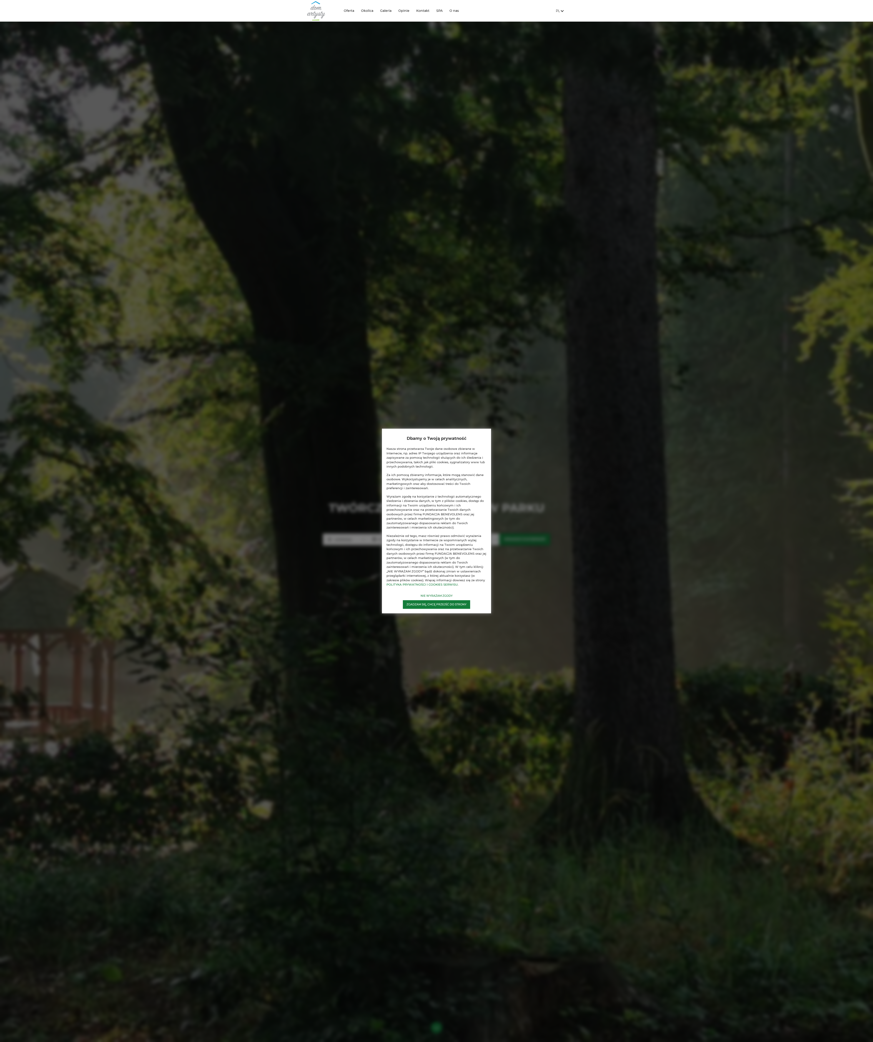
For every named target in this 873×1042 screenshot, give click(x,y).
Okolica (367, 11)
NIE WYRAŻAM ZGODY (437, 595)
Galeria (385, 11)
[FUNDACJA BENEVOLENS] (322, 11)
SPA (439, 11)
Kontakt (422, 11)
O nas (454, 11)
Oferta (349, 11)
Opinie (403, 11)
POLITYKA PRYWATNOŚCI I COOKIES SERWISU (422, 584)
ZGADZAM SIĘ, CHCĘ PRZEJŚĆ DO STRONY (436, 604)
